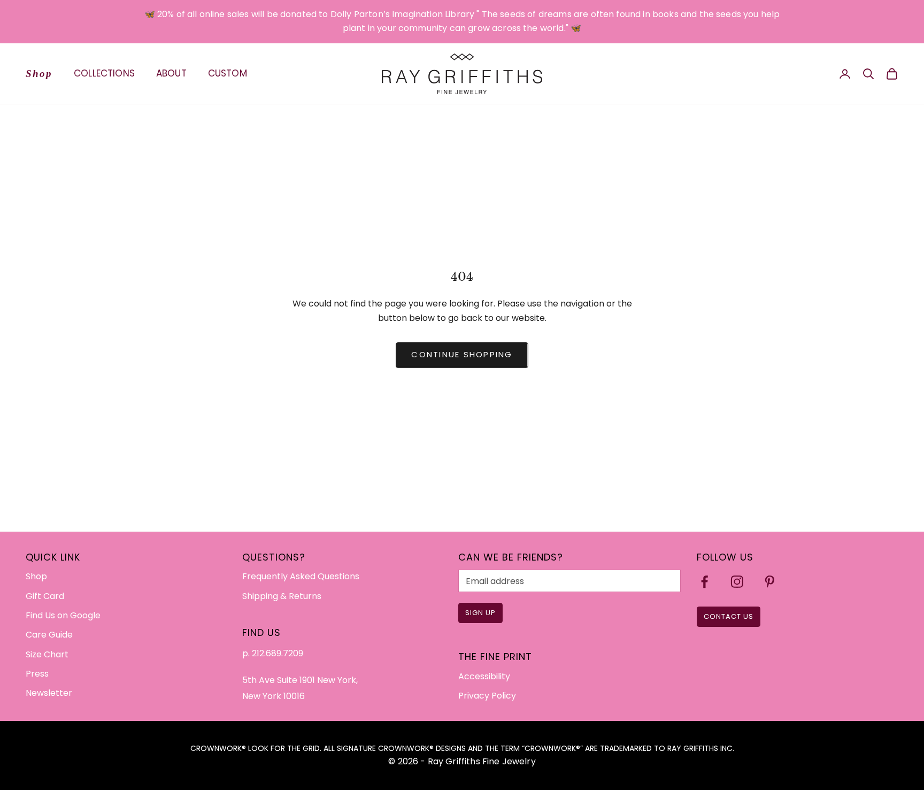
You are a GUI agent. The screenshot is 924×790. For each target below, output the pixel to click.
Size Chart (47, 654)
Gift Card (45, 596)
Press (37, 674)
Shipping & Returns (281, 596)
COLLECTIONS (104, 73)
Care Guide (49, 634)
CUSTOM (227, 73)
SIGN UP (480, 613)
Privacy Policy (487, 695)
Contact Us (728, 616)
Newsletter (49, 693)
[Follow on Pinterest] (769, 581)
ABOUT (171, 73)
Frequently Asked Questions (300, 576)
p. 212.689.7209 (272, 653)
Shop (39, 73)
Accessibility (484, 676)
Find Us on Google (63, 615)
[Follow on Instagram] (737, 581)
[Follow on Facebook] (704, 581)
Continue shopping (461, 354)
